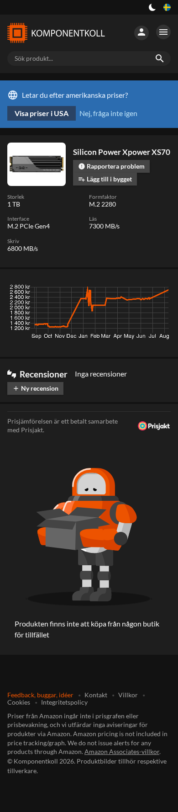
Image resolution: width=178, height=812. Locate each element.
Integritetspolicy (64, 702)
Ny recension (35, 388)
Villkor (128, 695)
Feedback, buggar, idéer (40, 695)
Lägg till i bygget (105, 179)
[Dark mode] (152, 7)
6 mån (114, 289)
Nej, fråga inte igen (108, 113)
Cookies (18, 702)
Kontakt (95, 695)
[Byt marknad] (167, 7)
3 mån (87, 289)
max (160, 289)
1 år (138, 289)
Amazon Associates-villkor (121, 751)
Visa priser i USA (41, 113)
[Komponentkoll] (56, 33)
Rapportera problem (111, 166)
